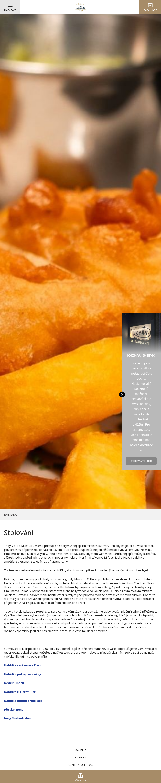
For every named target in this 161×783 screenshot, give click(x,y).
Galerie (80, 750)
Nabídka (10, 10)
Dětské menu (13, 709)
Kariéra (80, 757)
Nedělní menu (14, 683)
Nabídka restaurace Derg (22, 665)
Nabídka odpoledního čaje (23, 701)
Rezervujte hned (141, 461)
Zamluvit (150, 10)
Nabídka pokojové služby (22, 674)
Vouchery (80, 779)
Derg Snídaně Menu (18, 718)
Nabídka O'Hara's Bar (20, 692)
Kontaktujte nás (80, 765)
